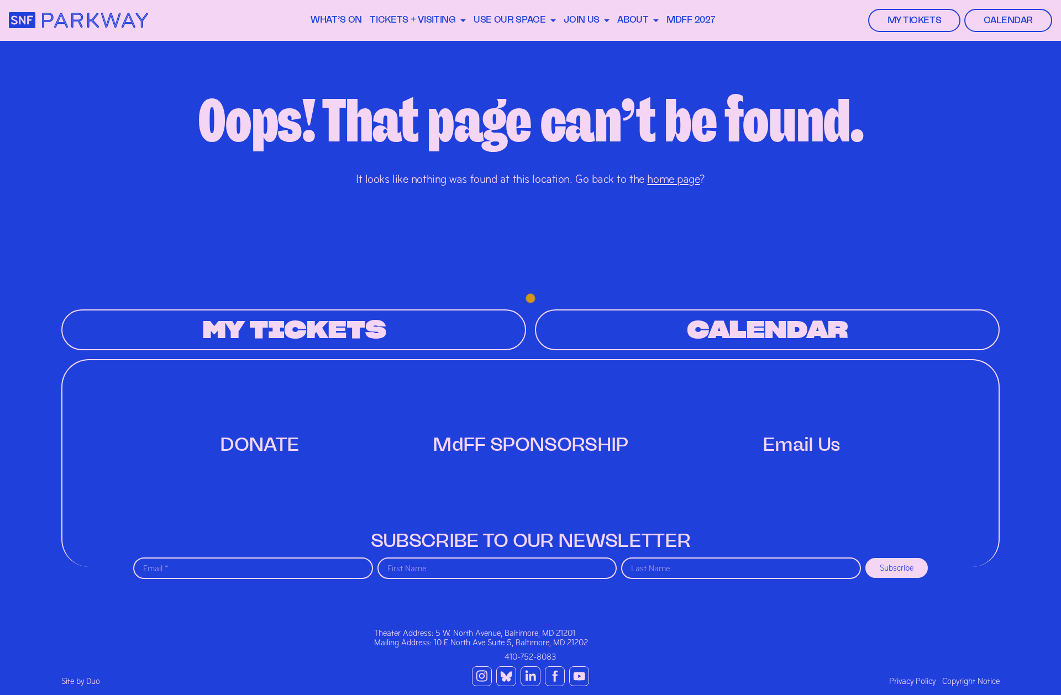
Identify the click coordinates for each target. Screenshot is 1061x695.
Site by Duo (80, 681)
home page (673, 179)
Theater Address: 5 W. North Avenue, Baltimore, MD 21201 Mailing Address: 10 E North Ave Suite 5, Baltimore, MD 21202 (481, 637)
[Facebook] (555, 676)
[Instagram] (482, 676)
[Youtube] (579, 676)
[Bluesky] (506, 676)
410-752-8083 (530, 657)
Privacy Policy (912, 681)
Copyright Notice (971, 681)
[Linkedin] (530, 676)
